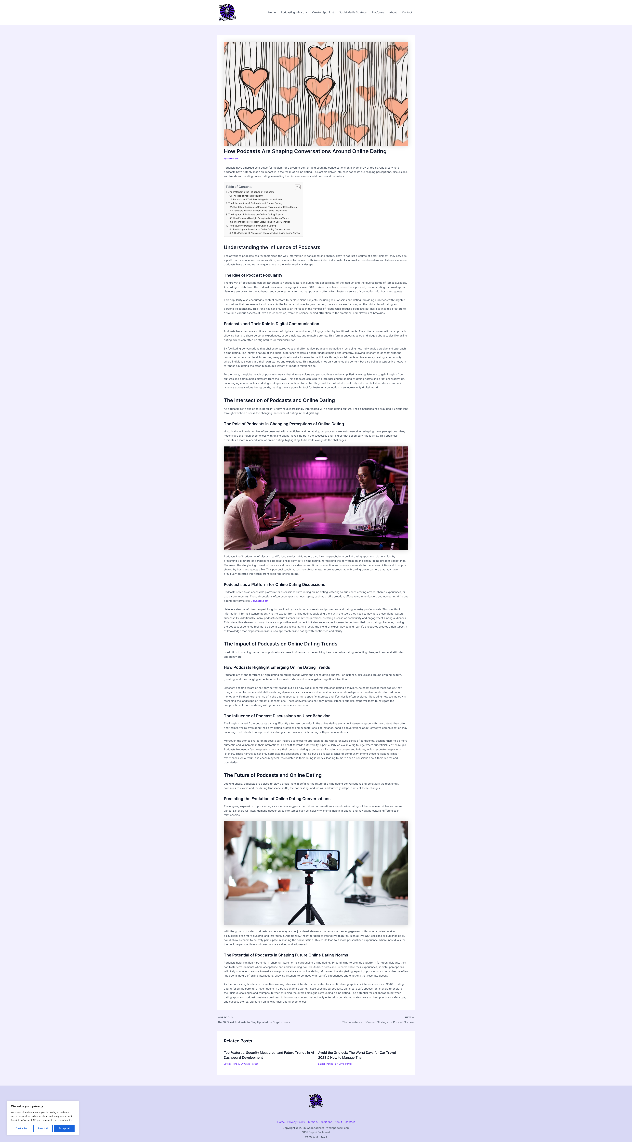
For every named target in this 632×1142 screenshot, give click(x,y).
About (393, 12)
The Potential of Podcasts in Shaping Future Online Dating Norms (267, 233)
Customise (21, 1128)
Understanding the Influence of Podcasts (251, 191)
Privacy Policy (296, 1122)
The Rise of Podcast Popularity (248, 195)
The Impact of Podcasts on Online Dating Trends (255, 214)
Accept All (64, 1128)
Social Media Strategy (353, 12)
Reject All (43, 1128)
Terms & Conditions (320, 1122)
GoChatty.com (259, 600)
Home (272, 12)
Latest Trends (231, 1063)
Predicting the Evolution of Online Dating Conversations (261, 229)
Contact (407, 12)
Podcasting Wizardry (294, 12)
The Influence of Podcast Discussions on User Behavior (262, 221)
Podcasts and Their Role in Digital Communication (258, 199)
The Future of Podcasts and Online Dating (252, 225)
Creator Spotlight (323, 12)
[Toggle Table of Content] (296, 187)
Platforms (378, 12)
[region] (43, 1118)
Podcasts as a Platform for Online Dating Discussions (260, 210)
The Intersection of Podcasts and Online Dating (255, 203)
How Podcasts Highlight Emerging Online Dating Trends (261, 218)
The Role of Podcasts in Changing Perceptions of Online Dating (265, 207)
